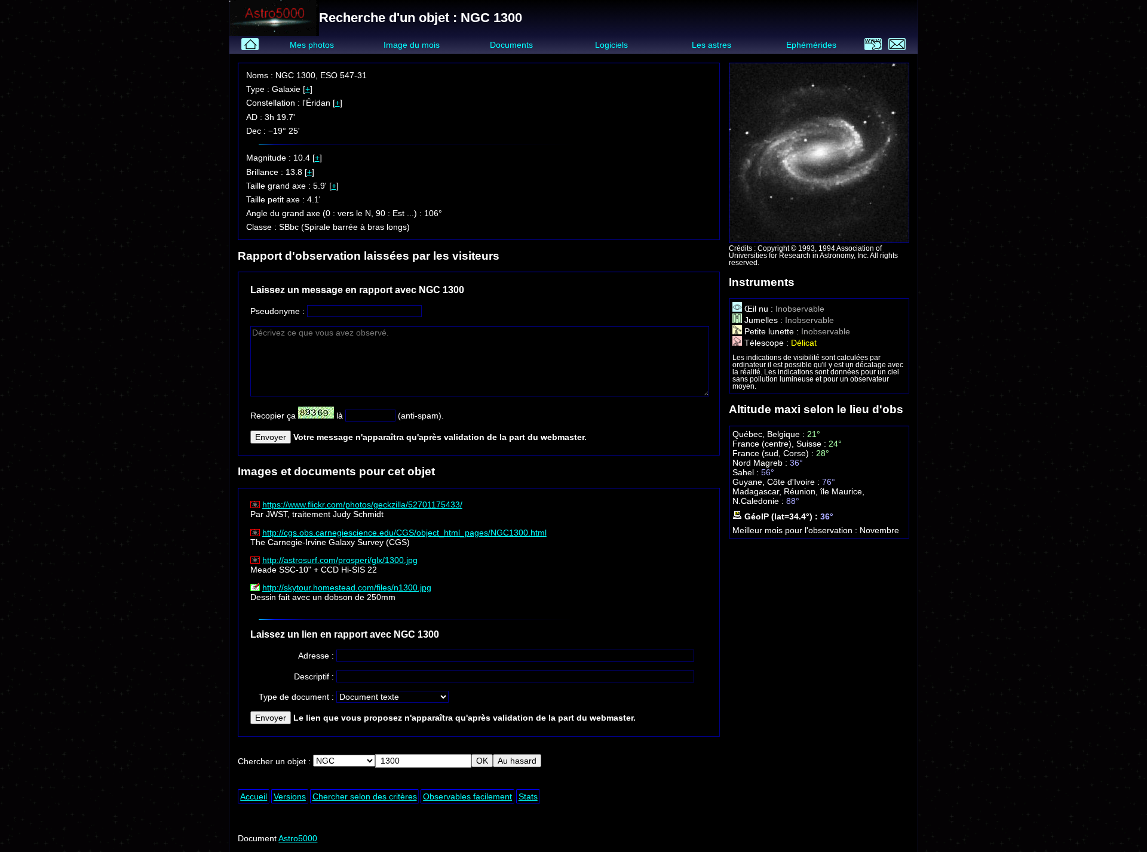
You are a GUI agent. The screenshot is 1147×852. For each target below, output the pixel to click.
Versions (290, 796)
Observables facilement (467, 796)
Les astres (711, 45)
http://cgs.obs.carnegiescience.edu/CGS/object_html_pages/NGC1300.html (404, 532)
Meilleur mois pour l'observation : (796, 530)
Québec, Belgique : (769, 434)
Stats (528, 796)
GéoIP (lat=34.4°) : (781, 516)
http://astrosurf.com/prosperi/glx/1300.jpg (340, 560)
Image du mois (412, 45)
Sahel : (746, 472)
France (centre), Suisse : (780, 443)
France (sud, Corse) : (774, 453)
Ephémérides (811, 45)
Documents (511, 45)
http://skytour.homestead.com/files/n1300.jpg (346, 587)
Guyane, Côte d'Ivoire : (777, 482)
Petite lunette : (771, 331)
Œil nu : (758, 308)
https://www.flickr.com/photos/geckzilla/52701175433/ (362, 504)
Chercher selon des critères (364, 796)
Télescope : (766, 342)
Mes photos (312, 45)
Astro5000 (297, 838)
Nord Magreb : (761, 462)
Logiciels (611, 45)
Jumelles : (763, 320)
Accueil (253, 796)
